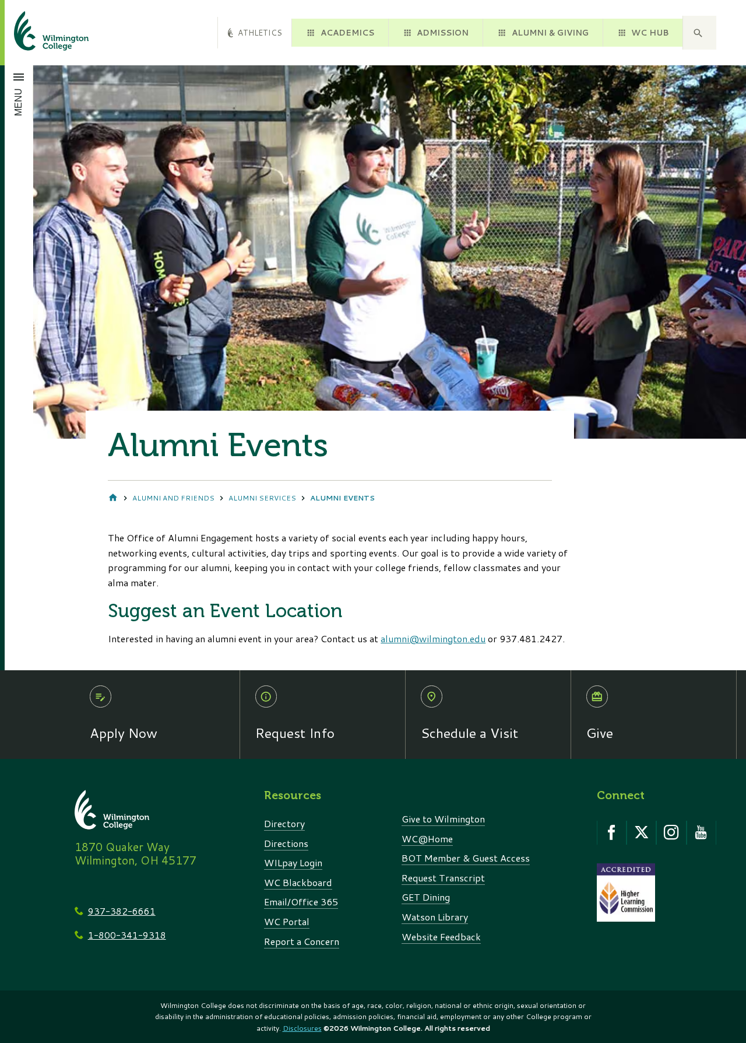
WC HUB (649, 32)
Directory (284, 823)
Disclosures (302, 1028)
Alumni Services (262, 498)
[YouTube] (701, 833)
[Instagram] (671, 833)
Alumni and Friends (173, 498)
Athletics (260, 32)
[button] (699, 33)
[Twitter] (641, 833)
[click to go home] (37, 32)
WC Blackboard (298, 882)
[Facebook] (612, 833)
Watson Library (435, 916)
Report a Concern (301, 941)
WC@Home (427, 838)
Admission (443, 32)
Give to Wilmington (443, 818)
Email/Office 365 (301, 901)
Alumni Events (342, 498)
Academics (347, 32)
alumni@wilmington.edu (433, 638)
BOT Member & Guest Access (466, 857)
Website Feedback (441, 936)
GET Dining (426, 897)
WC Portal (286, 921)
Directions (286, 843)
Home (113, 498)
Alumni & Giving (550, 32)
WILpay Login (293, 862)
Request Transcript (443, 877)
